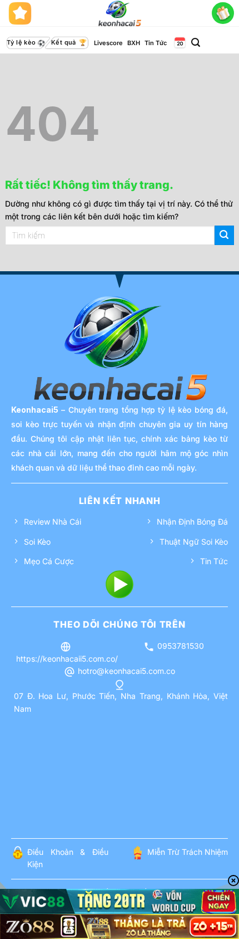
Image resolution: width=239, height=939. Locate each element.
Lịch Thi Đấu (179, 43)
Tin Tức (156, 43)
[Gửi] (224, 235)
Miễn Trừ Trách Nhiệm (187, 852)
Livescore (108, 43)
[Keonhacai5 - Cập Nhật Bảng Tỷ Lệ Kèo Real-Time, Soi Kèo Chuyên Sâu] (119, 13)
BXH (133, 43)
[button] (195, 42)
